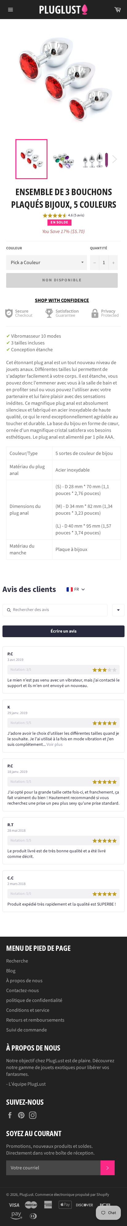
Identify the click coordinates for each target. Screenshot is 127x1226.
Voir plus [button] (54, 745)
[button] (63, 216)
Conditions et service (27, 1010)
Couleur (14, 248)
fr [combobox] (76, 589)
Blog (10, 970)
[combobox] (118, 610)
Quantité (98, 248)
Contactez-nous (22, 990)
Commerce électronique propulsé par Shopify (72, 1194)
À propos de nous (24, 980)
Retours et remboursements (35, 1020)
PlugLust (26, 1194)
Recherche (17, 961)
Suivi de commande (26, 1030)
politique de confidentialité (34, 1000)
